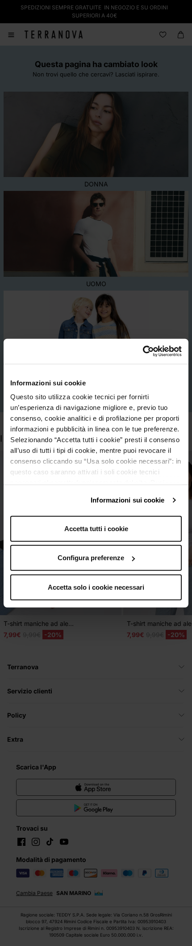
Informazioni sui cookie (127, 500)
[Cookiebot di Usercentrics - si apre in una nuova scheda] (143, 351)
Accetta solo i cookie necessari (96, 587)
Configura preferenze (91, 558)
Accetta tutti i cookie (96, 528)
